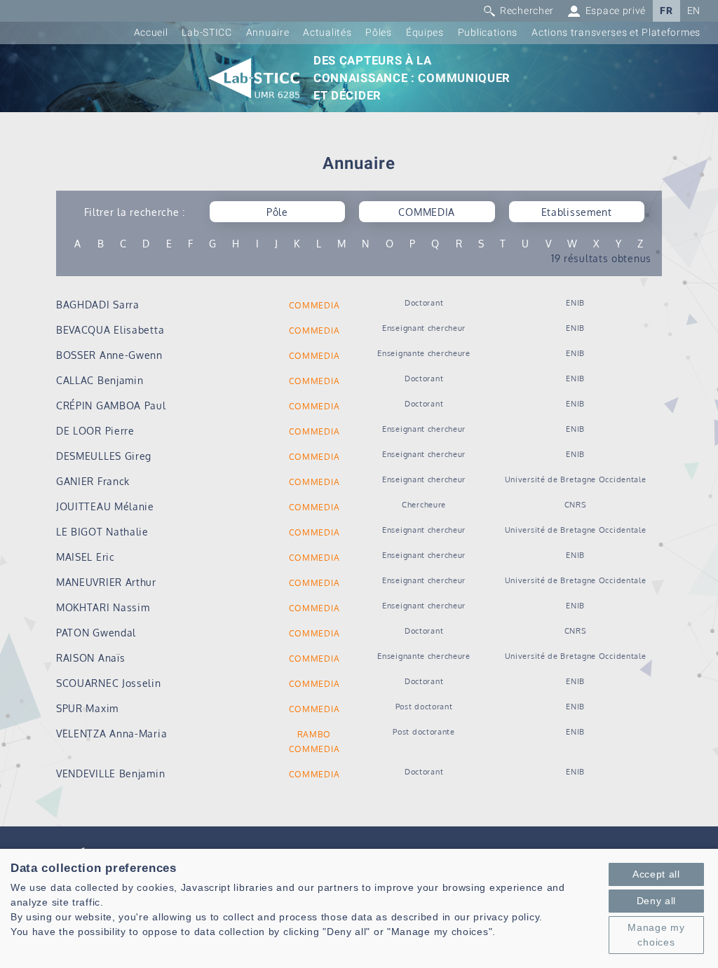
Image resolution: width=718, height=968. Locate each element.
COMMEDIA (314, 305)
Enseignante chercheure (423, 353)
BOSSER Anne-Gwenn (109, 355)
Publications (487, 32)
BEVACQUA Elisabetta (110, 330)
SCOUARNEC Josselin (108, 683)
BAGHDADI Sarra (98, 305)
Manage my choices (656, 935)
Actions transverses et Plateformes (615, 32)
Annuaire (268, 32)
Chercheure (424, 504)
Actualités (327, 32)
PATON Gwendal (96, 633)
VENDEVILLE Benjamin (110, 773)
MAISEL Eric (85, 557)
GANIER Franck (93, 481)
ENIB (575, 302)
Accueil (151, 32)
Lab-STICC (206, 32)
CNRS (575, 504)
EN (693, 11)
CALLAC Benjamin (100, 380)
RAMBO (314, 734)
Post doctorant (424, 706)
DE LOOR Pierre (95, 431)
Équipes (425, 32)
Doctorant (424, 302)
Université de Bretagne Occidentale (575, 479)
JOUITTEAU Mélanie (105, 506)
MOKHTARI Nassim (103, 607)
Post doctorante (424, 731)
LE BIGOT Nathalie (102, 532)
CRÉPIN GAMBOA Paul (111, 405)
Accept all (656, 874)
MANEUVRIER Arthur (106, 582)
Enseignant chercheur (424, 327)
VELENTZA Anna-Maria (111, 733)
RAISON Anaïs (90, 658)
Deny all (657, 900)
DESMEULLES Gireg (103, 456)
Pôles (378, 32)
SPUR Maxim (87, 708)
